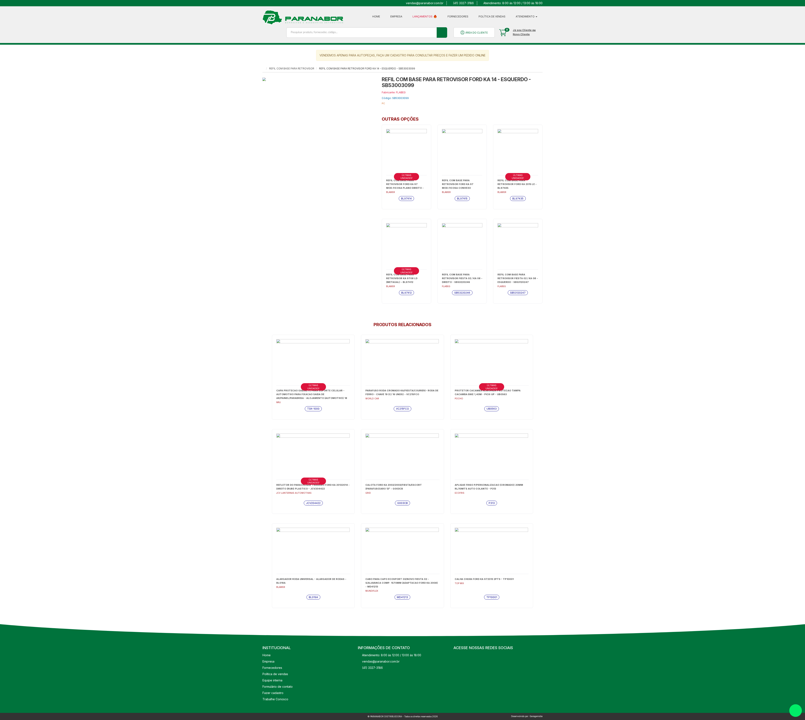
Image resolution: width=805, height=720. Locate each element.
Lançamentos (423, 16)
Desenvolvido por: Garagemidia (527, 716)
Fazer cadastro (272, 693)
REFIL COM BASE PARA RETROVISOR (291, 68)
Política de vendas (492, 16)
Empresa (396, 16)
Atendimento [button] (525, 16)
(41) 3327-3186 (463, 3)
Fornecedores (458, 16)
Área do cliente (476, 32)
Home (376, 16)
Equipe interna (272, 680)
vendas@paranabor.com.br (424, 3)
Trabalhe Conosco (275, 699)
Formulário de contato (277, 686)
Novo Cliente (521, 34)
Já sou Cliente (522, 30)
